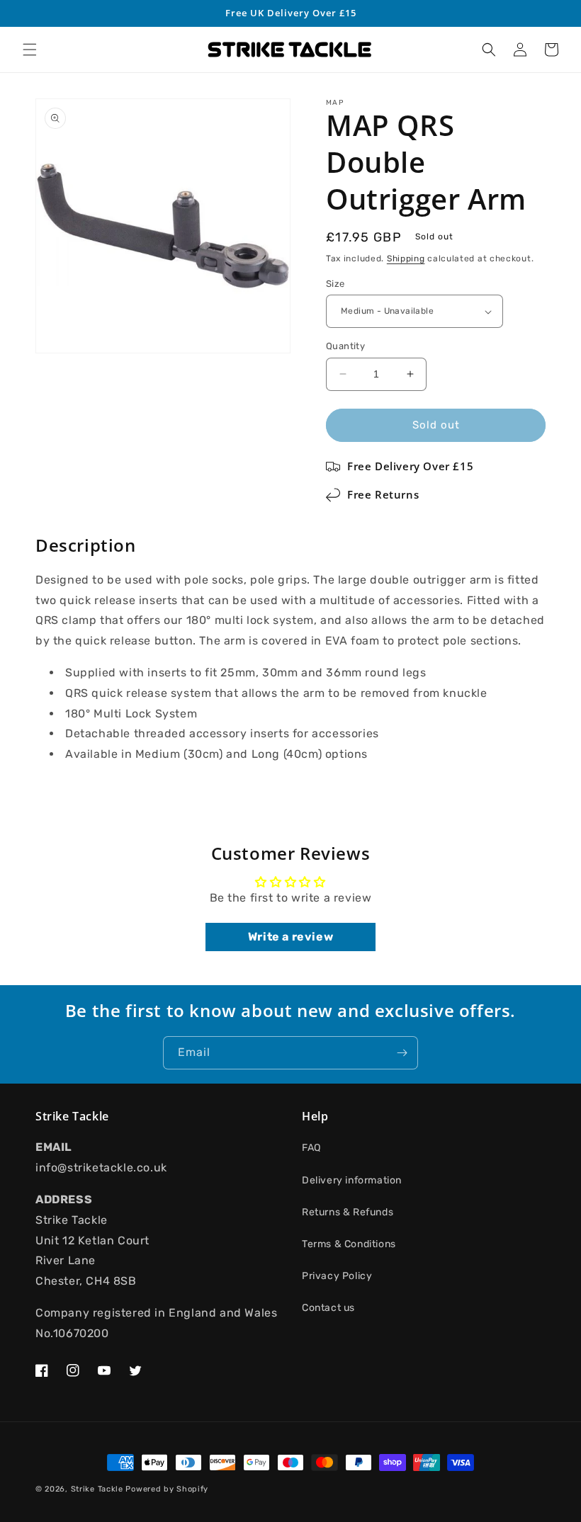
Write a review (290, 936)
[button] (29, 49)
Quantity (345, 346)
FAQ (311, 1148)
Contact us (328, 1308)
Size (335, 283)
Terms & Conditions (349, 1244)
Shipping (406, 258)
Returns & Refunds (347, 1212)
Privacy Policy (337, 1276)
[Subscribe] (401, 1052)
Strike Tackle (97, 1489)
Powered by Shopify (166, 1489)
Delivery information (352, 1180)
